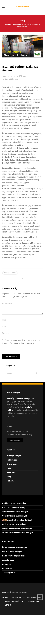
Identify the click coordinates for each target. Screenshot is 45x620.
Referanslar (12, 472)
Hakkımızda (12, 460)
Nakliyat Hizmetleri (12, 79)
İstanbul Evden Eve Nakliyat (14, 547)
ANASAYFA (5, 598)
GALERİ (23, 601)
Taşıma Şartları (9, 572)
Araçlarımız (12, 464)
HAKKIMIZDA (16, 598)
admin (25, 76)
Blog (9, 477)
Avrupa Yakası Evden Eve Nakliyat (17, 528)
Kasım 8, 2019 (8, 76)
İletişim (10, 481)
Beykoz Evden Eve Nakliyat (14, 524)
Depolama (6, 564)
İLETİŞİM (8, 605)
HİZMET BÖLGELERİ (12, 601)
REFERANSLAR (33, 601)
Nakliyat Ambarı (10, 273)
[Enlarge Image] (22, 46)
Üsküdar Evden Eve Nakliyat (14, 516)
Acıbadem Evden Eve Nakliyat (15, 512)
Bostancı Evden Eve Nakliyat (14, 507)
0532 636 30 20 (15, 440)
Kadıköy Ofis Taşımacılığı (13, 556)
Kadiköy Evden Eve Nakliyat (19, 398)
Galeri (9, 468)
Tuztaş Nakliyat (14, 456)
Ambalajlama (8, 560)
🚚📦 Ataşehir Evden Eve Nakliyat (17, 520)
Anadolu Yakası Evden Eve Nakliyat (17, 533)
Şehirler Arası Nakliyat (12, 552)
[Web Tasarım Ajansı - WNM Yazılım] (22, 617)
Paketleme (7, 568)
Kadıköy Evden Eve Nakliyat (14, 503)
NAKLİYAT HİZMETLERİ (31, 598)
